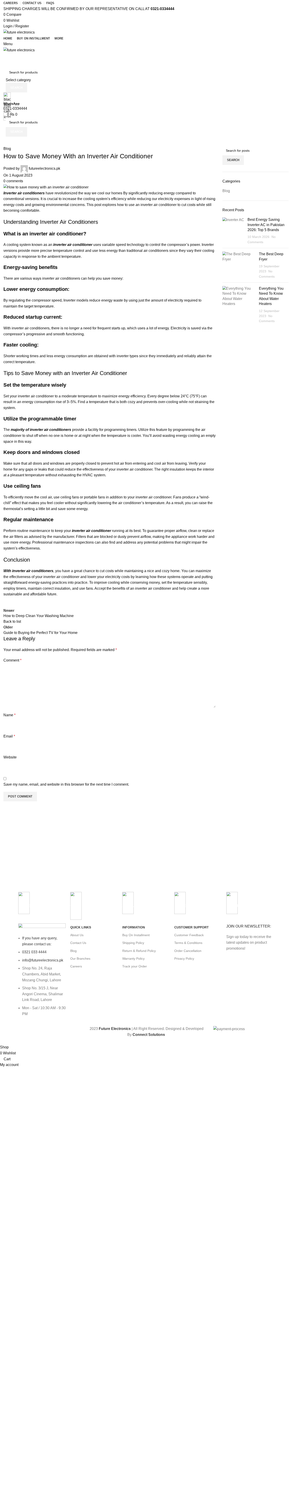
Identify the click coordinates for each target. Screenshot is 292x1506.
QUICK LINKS (80, 927)
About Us (76, 935)
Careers (76, 966)
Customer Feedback (189, 935)
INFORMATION (133, 927)
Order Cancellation (187, 951)
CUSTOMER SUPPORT (191, 927)
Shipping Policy (133, 943)
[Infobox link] (146, 522)
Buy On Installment (136, 935)
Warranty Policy (133, 958)
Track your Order (134, 966)
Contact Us (78, 943)
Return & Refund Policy (139, 951)
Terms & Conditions (188, 943)
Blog (73, 951)
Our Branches (80, 958)
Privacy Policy (184, 958)
